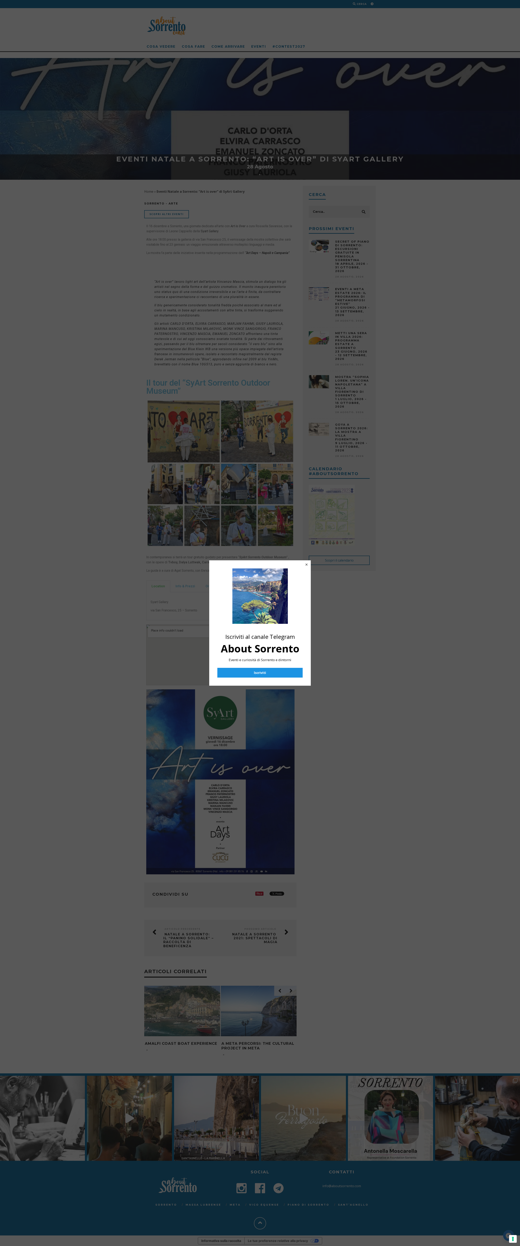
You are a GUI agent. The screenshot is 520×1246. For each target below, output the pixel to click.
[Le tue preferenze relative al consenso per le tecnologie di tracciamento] (513, 1239)
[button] (306, 564)
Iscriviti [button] (260, 672)
